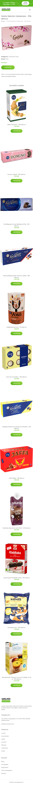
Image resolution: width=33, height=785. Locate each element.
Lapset (3, 739)
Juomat (3, 733)
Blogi (2, 761)
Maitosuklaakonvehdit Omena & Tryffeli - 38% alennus (16, 276)
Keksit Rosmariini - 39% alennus (16, 124)
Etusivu (3, 21)
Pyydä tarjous (25, 3)
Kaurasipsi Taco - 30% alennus (16, 627)
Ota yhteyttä (4, 764)
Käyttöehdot (4, 767)
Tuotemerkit (11, 56)
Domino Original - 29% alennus (16, 174)
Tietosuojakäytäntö (6, 770)
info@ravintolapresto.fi (7, 724)
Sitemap (3, 773)
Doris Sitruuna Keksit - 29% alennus (16, 377)
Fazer (17, 56)
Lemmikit (3, 742)
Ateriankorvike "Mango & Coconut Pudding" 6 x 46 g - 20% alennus (16, 678)
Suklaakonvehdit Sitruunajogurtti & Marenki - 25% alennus (16, 427)
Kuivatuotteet (5, 736)
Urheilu (3, 751)
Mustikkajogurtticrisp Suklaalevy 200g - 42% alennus (16, 225)
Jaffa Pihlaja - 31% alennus (16, 478)
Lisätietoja (7, 67)
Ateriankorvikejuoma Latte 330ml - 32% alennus (16, 528)
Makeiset (3, 745)
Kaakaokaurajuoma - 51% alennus (16, 327)
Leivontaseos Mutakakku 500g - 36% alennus (16, 578)
